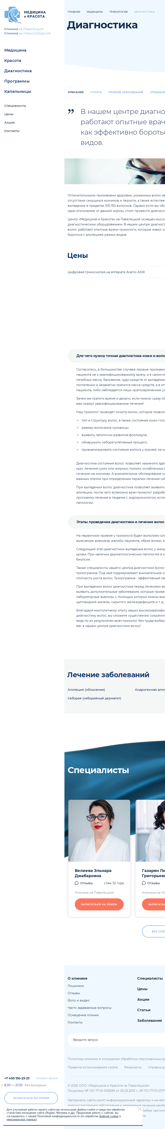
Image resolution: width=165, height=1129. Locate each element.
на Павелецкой (31, 29)
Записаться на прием (31, 1098)
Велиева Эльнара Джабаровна (93, 873)
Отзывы (86, 883)
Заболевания (149, 1021)
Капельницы (17, 91)
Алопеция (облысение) (86, 690)
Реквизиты (133, 1067)
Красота (12, 61)
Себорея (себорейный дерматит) (94, 698)
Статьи (143, 1010)
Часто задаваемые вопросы (90, 1008)
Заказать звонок (47, 1078)
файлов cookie (108, 1116)
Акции (9, 122)
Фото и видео (79, 1000)
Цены (8, 114)
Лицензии (76, 986)
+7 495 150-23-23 (16, 1078)
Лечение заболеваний (125, 92)
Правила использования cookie (93, 1067)
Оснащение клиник (83, 1015)
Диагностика (18, 71)
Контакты (11, 130)
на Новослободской (35, 33)
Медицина (15, 50)
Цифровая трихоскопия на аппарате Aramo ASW (106, 272)
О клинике (77, 978)
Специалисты (15, 105)
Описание (76, 92)
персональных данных (21, 1119)
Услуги (96, 92)
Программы (17, 81)
